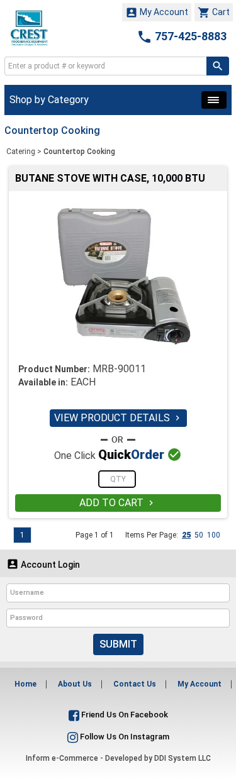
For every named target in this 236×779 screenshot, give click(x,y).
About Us (75, 684)
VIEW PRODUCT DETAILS (118, 418)
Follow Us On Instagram (123, 736)
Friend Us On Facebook (123, 714)
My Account (156, 12)
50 (198, 535)
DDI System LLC (182, 758)
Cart (214, 12)
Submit (118, 644)
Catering (20, 151)
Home (25, 684)
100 (213, 535)
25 (186, 535)
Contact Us (134, 684)
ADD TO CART (117, 503)
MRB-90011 (119, 369)
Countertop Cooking (79, 151)
